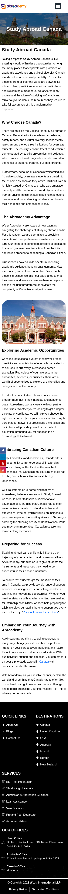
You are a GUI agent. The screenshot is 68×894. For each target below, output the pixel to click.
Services (11, 773)
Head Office (14, 838)
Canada (44, 661)
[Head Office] (3, 842)
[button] (58, 6)
